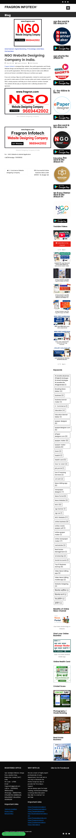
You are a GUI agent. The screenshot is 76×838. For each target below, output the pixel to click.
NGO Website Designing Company (28, 116)
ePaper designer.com (61, 435)
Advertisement (9, 49)
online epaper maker (60, 533)
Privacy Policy (9, 811)
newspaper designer (59, 491)
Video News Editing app (61, 572)
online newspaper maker (61, 540)
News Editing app (61, 484)
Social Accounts (62, 560)
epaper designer (61, 422)
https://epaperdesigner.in (36, 811)
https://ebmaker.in (34, 825)
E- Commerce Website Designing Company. (15, 172)
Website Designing (61, 585)
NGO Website (34, 63)
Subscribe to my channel (63, 244)
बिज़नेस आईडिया (62, 590)
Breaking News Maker (60, 390)
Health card (60, 460)
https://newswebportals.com (37, 818)
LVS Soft (59, 479)
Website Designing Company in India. (28, 150)
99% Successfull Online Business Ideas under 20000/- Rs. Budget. (41, 173)
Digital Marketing (20, 49)
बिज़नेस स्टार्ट (60, 595)
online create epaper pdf (60, 527)
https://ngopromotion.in (36, 820)
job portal (59, 468)
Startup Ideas (9, 51)
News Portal (60, 496)
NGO (58, 505)
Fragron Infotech (22, 63)
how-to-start (61, 464)
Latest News (40, 49)
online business (61, 522)
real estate (60, 545)
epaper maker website (60, 446)
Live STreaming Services (60, 473)
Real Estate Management (61, 550)
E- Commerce (61, 406)
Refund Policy (9, 814)
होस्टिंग (58, 603)
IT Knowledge (31, 49)
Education (60, 410)
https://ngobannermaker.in (37, 822)
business (59, 395)
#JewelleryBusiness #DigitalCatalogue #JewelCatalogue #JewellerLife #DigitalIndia (62, 380)
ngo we (58, 513)
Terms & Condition (11, 809)
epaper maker (61, 440)
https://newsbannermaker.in (37, 809)
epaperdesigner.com (62, 429)
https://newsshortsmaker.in (37, 807)
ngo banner (60, 509)
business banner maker (61, 401)
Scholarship (60, 556)
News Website (61, 500)
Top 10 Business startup (60, 565)
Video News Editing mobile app (61, 578)
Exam (58, 451)
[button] (64, 250)
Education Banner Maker (61, 416)
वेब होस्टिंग (60, 599)
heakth (58, 455)
